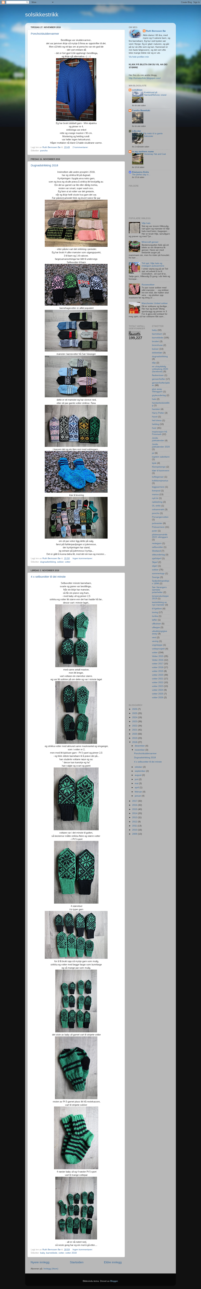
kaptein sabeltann (161, 457)
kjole (154, 463)
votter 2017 (157, 663)
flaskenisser (158, 375)
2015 (135, 809)
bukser (155, 349)
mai (137, 783)
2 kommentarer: (81, 147)
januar (138, 796)
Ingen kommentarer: (83, 558)
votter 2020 (157, 675)
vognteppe (157, 645)
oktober (139, 767)
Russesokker (148, 284)
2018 (135, 742)
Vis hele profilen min (139, 57)
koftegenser (158, 477)
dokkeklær (157, 353)
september (140, 771)
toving (155, 612)
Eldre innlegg (113, 1262)
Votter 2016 (157, 660)
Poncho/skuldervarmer (45, 33)
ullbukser (156, 623)
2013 (135, 817)
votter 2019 (157, 671)
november (140, 750)
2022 (135, 726)
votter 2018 (71, 1253)
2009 (135, 834)
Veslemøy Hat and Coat (155, 154)
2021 (135, 730)
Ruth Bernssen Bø (156, 31)
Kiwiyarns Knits (140, 172)
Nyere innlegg (40, 1262)
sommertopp (158, 573)
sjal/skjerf (156, 558)
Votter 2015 (157, 656)
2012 (135, 822)
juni (137, 779)
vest (154, 637)
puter (154, 531)
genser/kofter (158, 379)
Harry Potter (158, 413)
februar (139, 792)
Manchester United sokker (155, 303)
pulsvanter (157, 523)
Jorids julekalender (158, 439)
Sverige (156, 577)
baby (42, 1253)
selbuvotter (157, 547)
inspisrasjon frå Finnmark (159, 433)
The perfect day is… (141, 174)
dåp (154, 363)
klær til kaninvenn (160, 470)
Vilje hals (146, 223)
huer (154, 428)
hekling (155, 424)
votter (68, 562)
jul (153, 453)
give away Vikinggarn (157, 390)
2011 (135, 826)
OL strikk (156, 506)
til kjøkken (157, 608)
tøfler (154, 620)
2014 (135, 813)
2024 (135, 717)
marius (155, 494)
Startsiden (77, 1262)
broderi (155, 341)
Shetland (156, 551)
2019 (135, 738)
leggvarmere (158, 487)
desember (140, 746)
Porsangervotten (160, 517)
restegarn (157, 543)
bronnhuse (157, 345)
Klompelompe (159, 467)
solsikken (137, 90)
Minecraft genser (150, 242)
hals (154, 399)
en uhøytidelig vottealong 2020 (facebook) (160, 369)
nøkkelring (157, 502)
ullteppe (156, 627)
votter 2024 (157, 690)
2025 (135, 713)
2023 (135, 721)
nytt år (155, 498)
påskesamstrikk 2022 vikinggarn (160, 535)
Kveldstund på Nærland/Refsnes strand (155, 93)
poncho (44, 150)
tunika (155, 616)
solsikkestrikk (41, 14)
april (137, 787)
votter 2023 (157, 686)
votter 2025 (157, 694)
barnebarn (157, 334)
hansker (156, 409)
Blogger (114, 1281)
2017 (135, 801)
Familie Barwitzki (141, 110)
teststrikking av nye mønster (159, 603)
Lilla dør (136, 131)
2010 (135, 830)
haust (155, 417)
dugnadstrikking (48, 562)
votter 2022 (157, 682)
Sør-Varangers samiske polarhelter (159, 589)
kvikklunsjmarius (160, 480)
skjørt (155, 566)
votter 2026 (157, 697)
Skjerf (155, 562)
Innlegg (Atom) (50, 1269)
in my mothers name (143, 151)
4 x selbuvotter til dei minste (48, 576)
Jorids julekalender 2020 (161, 445)
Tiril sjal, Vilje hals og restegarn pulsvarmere (153, 264)
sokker (60, 562)
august (138, 775)
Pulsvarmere (158, 527)
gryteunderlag (159, 395)
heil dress (157, 420)
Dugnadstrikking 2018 (44, 165)
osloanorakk (158, 509)
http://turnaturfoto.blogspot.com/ (145, 78)
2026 (135, 709)
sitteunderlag (158, 554)
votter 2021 (157, 679)
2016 (135, 805)
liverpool (156, 491)
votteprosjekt (158, 649)
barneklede (51, 1253)
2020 (135, 734)
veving (155, 641)
